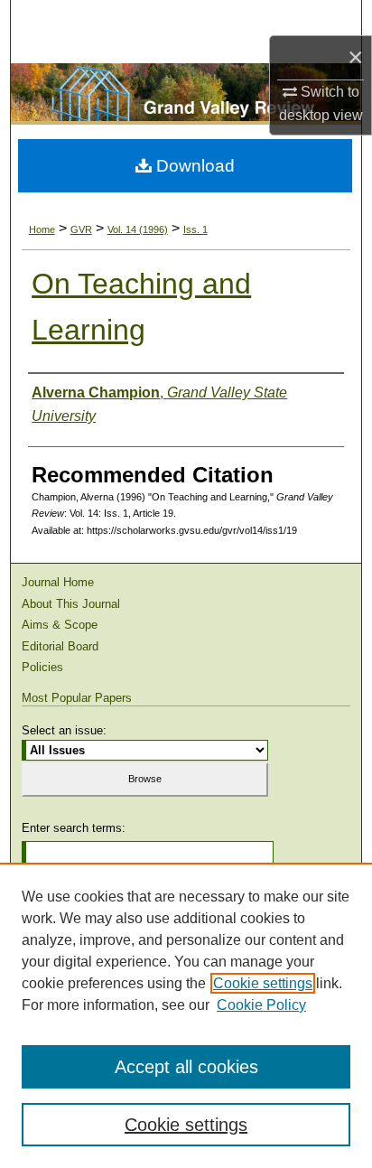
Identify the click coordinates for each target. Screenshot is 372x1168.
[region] (186, 1015)
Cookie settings (262, 983)
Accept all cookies (186, 1067)
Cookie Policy (261, 1005)
